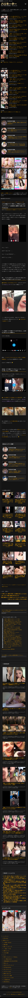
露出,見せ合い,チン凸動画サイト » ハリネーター (14, 209)
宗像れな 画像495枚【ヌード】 (9, 631)
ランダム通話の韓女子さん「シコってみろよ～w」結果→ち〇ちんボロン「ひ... (17, 17)
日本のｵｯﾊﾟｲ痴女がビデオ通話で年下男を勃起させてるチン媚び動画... (18, 55)
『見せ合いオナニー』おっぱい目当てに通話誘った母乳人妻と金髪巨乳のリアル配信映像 (14, 901)
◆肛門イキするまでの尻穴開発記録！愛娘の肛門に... (13, 637)
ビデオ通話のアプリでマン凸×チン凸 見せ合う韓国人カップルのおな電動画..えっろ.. (14, 879)
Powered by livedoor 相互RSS (8, 649)
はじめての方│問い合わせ (17, 992)
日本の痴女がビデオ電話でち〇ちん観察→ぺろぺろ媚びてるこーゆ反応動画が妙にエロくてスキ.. (14, 758)
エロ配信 (12, 713)
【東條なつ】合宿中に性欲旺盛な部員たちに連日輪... (13, 629)
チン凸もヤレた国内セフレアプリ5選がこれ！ (11, 111)
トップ (1, 0)
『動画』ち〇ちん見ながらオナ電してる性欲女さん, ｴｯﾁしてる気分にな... (17, 34)
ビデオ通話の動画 (13, 421)
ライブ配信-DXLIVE (8, 959)
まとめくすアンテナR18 (8, 977)
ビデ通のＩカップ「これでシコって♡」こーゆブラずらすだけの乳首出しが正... (17, 51)
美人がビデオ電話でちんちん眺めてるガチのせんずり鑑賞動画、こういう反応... (17, 38)
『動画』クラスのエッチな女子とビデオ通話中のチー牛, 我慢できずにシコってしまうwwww (14, 808)
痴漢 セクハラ (6, 950)
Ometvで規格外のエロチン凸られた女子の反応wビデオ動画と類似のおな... (17, 43)
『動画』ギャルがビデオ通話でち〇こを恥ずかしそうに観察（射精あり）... (17, 88)
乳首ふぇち (6, 963)
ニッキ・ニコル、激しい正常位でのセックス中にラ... (13, 645)
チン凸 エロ (19, 584)
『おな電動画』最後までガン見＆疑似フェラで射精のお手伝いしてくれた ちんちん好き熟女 (14, 898)
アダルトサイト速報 (8, 975)
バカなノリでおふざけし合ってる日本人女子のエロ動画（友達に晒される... (17, 97)
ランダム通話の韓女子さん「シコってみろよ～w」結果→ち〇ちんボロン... (17, 71)
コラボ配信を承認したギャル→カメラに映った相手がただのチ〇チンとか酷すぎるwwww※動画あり (14, 858)
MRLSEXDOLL (7, 981)
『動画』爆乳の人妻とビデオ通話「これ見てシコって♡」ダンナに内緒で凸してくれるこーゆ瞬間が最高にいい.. (14, 832)
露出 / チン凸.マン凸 (8, 946)
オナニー (11, 193)
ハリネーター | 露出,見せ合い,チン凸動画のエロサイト (15, 994)
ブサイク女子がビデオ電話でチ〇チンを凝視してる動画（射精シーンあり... (17, 75)
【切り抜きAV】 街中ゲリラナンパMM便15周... (12, 636)
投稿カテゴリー (6, 940)
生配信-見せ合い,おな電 (20, 202)
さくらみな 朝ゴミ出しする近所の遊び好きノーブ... (13, 644)
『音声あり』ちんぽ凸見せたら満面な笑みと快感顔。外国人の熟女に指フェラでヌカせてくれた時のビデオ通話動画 (14, 882)
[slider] (8, 350)
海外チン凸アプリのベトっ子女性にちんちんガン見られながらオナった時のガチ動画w (14, 893)
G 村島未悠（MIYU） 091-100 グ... (10, 633)
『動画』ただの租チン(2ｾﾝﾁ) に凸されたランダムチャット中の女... (17, 92)
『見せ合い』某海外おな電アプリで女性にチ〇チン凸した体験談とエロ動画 (17, 21)
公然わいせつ (13, 863)
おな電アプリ (14, 584)
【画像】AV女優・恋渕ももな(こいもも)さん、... (12, 632)
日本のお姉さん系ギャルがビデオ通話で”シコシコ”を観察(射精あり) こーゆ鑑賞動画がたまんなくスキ (14, 684)
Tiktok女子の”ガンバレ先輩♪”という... (16, 83)
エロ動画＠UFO (7, 979)
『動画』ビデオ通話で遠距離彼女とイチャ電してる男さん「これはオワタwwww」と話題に (14, 784)
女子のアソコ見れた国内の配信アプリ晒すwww (12, 622)
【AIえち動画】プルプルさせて (9, 625)
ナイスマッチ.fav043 (7, 647)
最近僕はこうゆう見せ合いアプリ (10, 282)
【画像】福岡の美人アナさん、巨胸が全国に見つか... (13, 641)
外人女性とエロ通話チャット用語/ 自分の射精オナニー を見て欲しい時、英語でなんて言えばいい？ (14, 891)
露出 (7, 738)
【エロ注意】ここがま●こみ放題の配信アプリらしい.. (13, 655)
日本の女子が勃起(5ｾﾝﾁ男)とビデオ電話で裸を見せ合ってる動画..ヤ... (18, 30)
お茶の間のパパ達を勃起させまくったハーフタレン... (13, 635)
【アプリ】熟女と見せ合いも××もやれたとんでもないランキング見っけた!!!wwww (14, 611)
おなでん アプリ (5, 584)
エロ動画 (6, 193)
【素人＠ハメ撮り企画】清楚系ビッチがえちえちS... (13, 639)
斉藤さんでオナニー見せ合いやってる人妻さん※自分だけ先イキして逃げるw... (17, 47)
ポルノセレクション (8, 969)
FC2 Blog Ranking (7, 967)
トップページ (5, 936)
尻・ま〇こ (4, 838)
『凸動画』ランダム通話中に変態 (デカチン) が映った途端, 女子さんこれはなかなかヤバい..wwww (14, 733)
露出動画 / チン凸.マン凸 (6, 202)
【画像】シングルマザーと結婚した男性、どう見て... (13, 643)
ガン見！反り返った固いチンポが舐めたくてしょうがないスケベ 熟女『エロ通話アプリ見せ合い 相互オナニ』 (14, 876)
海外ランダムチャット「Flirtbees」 (11, 957)
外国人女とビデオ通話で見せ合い (8, 836)
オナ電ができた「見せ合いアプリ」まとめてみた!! (12, 62)
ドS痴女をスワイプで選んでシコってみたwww (12, 627)
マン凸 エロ (17, 713)
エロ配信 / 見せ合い (8, 942)
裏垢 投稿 (5, 944)
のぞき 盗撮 (6, 952)
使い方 (23, 837)
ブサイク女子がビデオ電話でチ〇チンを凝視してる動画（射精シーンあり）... (17, 25)
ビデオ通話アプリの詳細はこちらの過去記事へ (13, 397)
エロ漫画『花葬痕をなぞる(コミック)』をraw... (12, 618)
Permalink (6, 586)
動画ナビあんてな (7, 973)
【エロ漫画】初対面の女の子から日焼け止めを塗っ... (13, 621)
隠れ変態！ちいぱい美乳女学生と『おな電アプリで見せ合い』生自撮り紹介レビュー (14, 888)
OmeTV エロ (14, 737)
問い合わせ (6, 938)
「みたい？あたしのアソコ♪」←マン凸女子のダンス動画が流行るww (18, 101)
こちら (10, 987)
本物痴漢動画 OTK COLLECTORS (10, 961)
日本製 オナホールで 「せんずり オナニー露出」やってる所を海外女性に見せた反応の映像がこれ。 (14, 896)
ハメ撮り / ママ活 (7, 948)
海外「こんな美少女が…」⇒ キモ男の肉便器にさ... (13, 640)
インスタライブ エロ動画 (7, 862)
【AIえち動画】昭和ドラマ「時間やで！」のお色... (12, 624)
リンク (4, 954)
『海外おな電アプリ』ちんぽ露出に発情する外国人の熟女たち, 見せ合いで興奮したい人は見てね (14, 885)
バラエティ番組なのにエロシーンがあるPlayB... (12, 628)
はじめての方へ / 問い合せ (8, 0)
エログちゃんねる (7, 971)
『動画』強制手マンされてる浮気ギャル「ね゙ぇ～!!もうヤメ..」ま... (17, 79)
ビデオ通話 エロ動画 (10, 763)
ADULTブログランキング (9, 965)
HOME (2, 193)
